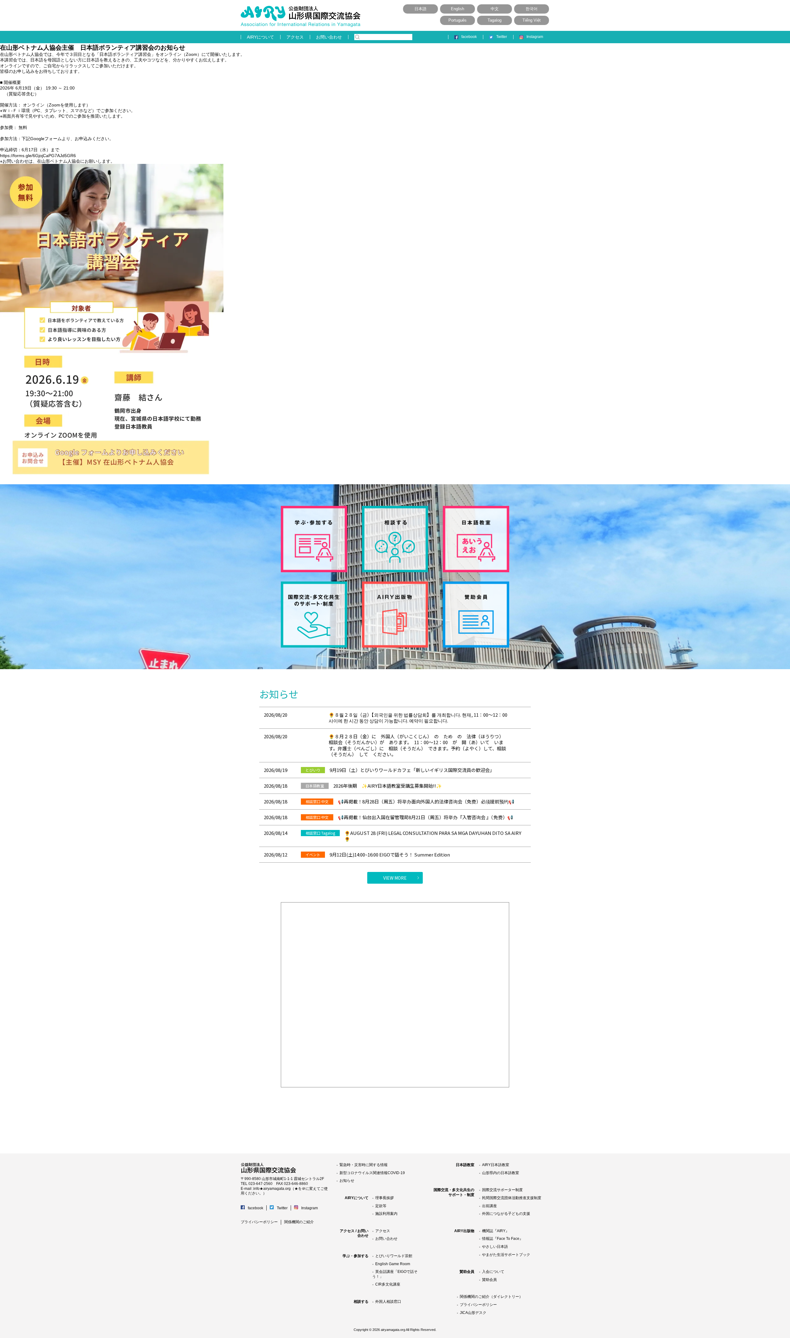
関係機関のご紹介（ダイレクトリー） (491, 1296)
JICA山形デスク (473, 1313)
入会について (493, 1271)
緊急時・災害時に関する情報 (363, 1165)
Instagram (534, 37)
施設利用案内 (386, 1213)
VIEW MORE (395, 878)
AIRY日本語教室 (495, 1165)
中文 (495, 8)
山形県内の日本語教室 (500, 1173)
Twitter (501, 37)
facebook (469, 37)
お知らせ (346, 1180)
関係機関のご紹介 (299, 1222)
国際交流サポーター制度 (502, 1190)
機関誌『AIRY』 (495, 1231)
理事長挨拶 (384, 1198)
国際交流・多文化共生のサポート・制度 (454, 1192)
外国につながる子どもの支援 (506, 1213)
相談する (361, 1301)
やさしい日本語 (495, 1246)
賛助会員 (466, 1271)
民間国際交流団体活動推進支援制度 (511, 1198)
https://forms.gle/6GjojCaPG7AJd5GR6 (38, 155)
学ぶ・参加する (355, 1256)
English (457, 8)
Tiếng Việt (531, 20)
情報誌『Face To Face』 (502, 1238)
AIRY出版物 (464, 1231)
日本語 (420, 8)
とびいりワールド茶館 (393, 1256)
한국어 (532, 8)
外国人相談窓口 (388, 1301)
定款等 (380, 1206)
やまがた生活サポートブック (506, 1255)
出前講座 (489, 1206)
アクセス (295, 37)
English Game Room (392, 1264)
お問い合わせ (329, 37)
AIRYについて (260, 37)
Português (457, 20)
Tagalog (494, 20)
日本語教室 (465, 1165)
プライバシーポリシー (259, 1222)
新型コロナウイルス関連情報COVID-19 (372, 1173)
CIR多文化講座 (387, 1284)
